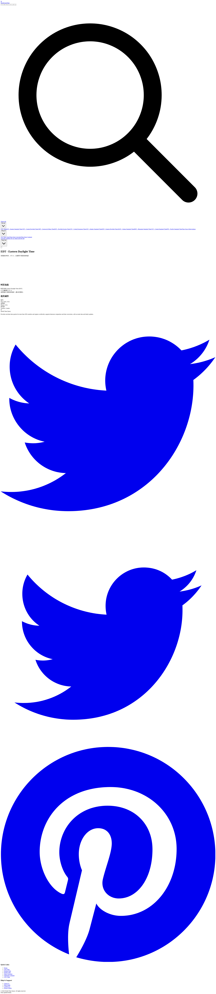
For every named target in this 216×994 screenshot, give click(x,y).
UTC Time (3, 229)
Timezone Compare (9, 975)
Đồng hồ (4, 230)
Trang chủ (3, 221)
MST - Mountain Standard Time (142, 229)
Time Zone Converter (15, 237)
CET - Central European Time (78, 229)
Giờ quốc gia (4, 238)
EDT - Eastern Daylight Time (110, 229)
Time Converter (8, 974)
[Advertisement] (108, 270)
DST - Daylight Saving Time (62, 229)
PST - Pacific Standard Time (174, 229)
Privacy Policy (8, 988)
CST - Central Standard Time (159, 229)
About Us (6, 983)
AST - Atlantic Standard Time (94, 229)
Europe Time (7, 971)
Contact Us (7, 986)
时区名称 (3, 288)
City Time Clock (5, 237)
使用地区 (3, 292)
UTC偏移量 (4, 290)
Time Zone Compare (26, 237)
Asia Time (7, 969)
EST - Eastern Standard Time (14, 229)
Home (5, 968)
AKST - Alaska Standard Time (126, 229)
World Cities (7, 972)
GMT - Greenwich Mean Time (46, 229)
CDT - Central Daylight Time (30, 229)
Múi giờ (3, 223)
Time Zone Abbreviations (189, 229)
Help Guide (7, 985)
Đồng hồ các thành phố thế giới (16, 238)
